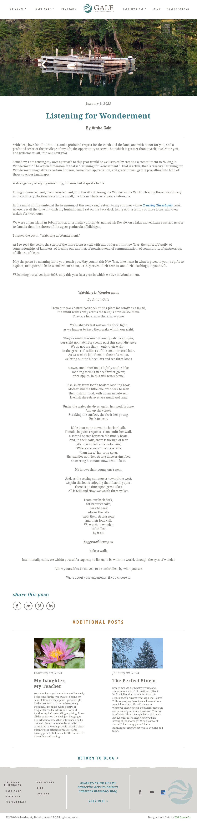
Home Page (99, 8)
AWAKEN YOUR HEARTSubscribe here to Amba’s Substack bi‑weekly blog (98, 787)
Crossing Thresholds (158, 205)
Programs (68, 8)
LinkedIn (50, 606)
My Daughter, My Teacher (49, 683)
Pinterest (39, 606)
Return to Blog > (98, 757)
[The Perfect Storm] (137, 653)
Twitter (28, 606)
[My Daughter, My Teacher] (59, 653)
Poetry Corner (178, 8)
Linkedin (163, 792)
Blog (157, 8)
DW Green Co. (182, 817)
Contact (43, 793)
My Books (17, 8)
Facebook (17, 606)
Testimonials (133, 8)
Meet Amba (43, 8)
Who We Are (45, 782)
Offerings (12, 796)
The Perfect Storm (134, 680)
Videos (152, 792)
